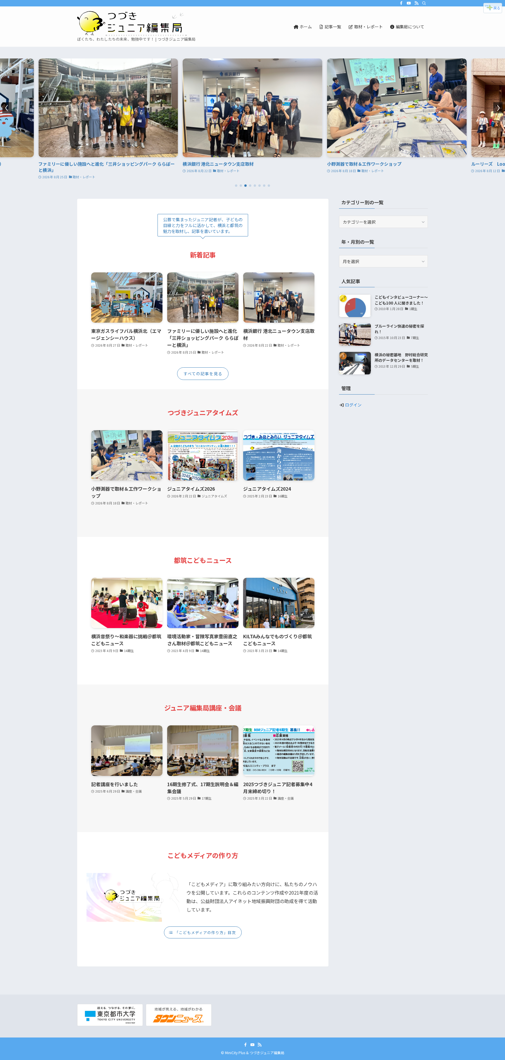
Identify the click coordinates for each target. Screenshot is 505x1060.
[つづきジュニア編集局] (132, 23)
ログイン (353, 405)
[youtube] (409, 3)
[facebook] (401, 3)
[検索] (424, 3)
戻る (496, 7)
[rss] (416, 3)
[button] (236, 185)
